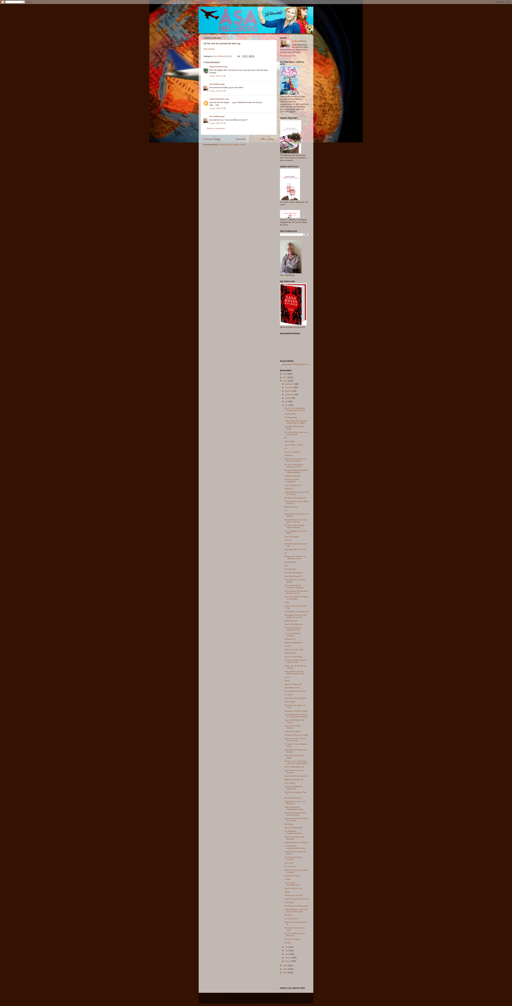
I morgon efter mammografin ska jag (295, 847)
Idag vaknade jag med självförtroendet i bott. (295, 672)
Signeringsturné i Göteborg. (296, 842)
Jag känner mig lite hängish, (296, 711)
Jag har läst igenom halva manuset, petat (295, 814)
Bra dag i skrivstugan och (295, 498)
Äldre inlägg (267, 139)
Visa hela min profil (288, 56)
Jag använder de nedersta (296, 776)
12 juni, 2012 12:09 (217, 91)
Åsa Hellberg (215, 84)
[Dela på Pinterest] (253, 56)
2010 (285, 969)
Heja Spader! (209, 49)
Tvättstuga (289, 902)
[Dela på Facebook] (250, 56)
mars (287, 954)
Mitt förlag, (289, 824)
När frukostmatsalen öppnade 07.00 (293, 629)
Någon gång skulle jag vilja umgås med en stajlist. (296, 422)
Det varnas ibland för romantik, (293, 858)
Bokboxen (289, 455)
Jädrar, (287, 892)
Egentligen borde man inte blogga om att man (296, 616)
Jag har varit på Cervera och (297, 899)
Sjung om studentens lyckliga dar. (293, 788)
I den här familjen (292, 537)
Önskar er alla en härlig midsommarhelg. (294, 526)
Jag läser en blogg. (293, 876)
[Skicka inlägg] (238, 56)
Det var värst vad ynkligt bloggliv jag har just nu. (295, 409)
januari (288, 961)
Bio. (286, 566)
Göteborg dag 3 (291, 621)
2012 (285, 381)
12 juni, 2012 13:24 (217, 123)
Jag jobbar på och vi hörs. (295, 549)
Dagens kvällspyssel (293, 643)
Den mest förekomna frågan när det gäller (296, 598)
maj (287, 947)
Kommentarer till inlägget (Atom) (232, 145)
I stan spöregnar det (293, 485)
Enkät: (287, 681)
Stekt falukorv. (290, 653)
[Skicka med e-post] (243, 56)
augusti (288, 398)
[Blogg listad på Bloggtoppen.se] (294, 364)
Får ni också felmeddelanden (292, 884)
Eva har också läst (292, 452)
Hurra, (287, 677)
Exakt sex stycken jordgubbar (292, 480)
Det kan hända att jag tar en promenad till (296, 433)
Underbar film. (291, 562)
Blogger (278, 999)
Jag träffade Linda (292, 688)
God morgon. (290, 702)
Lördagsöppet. (291, 414)
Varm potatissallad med (294, 767)
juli (286, 402)
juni (287, 405)
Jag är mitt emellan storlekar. (293, 727)
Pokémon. (289, 489)
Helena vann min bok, (294, 895)
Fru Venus (289, 695)
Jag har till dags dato (293, 828)
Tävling (288, 879)
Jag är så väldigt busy (294, 624)
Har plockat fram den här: (295, 691)
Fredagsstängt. (291, 417)
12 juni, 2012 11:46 (217, 76)
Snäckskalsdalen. (217, 99)
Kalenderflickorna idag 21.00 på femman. (297, 493)
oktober (288, 391)
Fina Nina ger (290, 569)
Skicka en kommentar (216, 128)
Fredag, (288, 943)
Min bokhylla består (293, 798)
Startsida (240, 139)
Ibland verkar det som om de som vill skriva (295, 460)
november (289, 387)
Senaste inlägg (212, 139)
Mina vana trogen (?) (293, 576)
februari (288, 958)
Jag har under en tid (293, 888)
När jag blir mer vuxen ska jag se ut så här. (296, 521)
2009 (285, 973)
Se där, (288, 646)
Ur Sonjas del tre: (292, 919)
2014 (285, 374)
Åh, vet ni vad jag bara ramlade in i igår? (294, 466)
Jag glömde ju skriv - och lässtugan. (295, 802)
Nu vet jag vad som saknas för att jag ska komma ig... (296, 715)
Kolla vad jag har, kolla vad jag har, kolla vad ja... (296, 910)
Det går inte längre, (293, 939)
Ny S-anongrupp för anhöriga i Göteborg (294, 586)
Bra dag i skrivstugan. (294, 573)
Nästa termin (290, 639)
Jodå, (287, 602)
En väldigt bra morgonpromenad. (293, 832)
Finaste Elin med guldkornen (297, 612)
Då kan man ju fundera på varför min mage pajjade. (296, 762)
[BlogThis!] (245, 56)
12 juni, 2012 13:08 (217, 108)
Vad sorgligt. (290, 441)
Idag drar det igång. (293, 731)
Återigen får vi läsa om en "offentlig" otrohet (295, 557)
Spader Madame (216, 67)
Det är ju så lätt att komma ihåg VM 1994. (296, 661)
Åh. (286, 448)
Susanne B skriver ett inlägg (296, 735)
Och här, (288, 540)
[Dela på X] (248, 56)
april (287, 951)
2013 (285, 377)
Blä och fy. (289, 915)
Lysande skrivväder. (293, 476)
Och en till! (289, 863)
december (289, 384)
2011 (285, 965)
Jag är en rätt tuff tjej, (294, 657)
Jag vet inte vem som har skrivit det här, (295, 739)
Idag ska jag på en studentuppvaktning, (294, 808)
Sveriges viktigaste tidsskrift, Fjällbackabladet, (296, 471)
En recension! (290, 866)
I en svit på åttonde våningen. (293, 634)
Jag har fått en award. (294, 445)
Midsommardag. (291, 507)
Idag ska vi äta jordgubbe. (295, 698)
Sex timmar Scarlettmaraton (296, 906)
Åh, (286, 438)
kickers (262, 999)
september (290, 395)
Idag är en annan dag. (294, 650)
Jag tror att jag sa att (293, 684)
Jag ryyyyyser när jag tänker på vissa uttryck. (296, 592)
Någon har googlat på (294, 780)
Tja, (286, 511)
